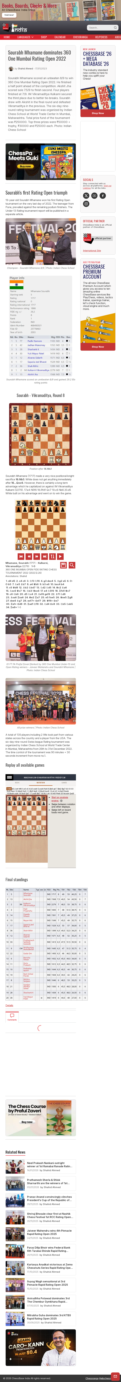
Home (7, 37)
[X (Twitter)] (86, 196)
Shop (44, 37)
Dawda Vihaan (26, 915)
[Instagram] (86, 204)
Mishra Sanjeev (26, 980)
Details (9, 1005)
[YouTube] (94, 196)
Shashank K (28, 992)
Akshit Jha (27, 899)
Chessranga (80, 37)
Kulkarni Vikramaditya (29, 904)
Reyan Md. (28, 920)
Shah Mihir (28, 930)
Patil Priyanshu (27, 910)
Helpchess (101, 37)
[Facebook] (103, 196)
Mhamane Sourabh (27, 894)
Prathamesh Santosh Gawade (28, 942)
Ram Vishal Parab (28, 975)
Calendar (60, 37)
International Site (92, 250)
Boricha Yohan (26, 958)
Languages (23, 37)
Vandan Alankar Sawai (26, 986)
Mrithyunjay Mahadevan (28, 948)
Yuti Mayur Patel (28, 998)
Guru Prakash (27, 964)
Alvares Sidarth (26, 936)
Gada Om (27, 953)
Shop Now (98, 113)
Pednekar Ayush (27, 969)
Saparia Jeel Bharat (28, 925)
